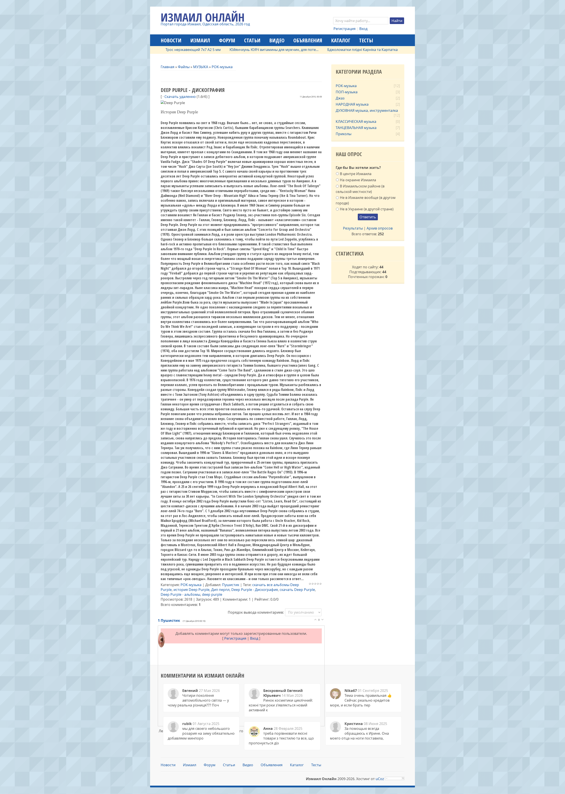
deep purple (212, 594)
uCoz (380, 778)
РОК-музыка (222, 66)
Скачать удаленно (180, 96)
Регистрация (344, 28)
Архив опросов (380, 228)
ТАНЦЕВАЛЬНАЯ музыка (356, 127)
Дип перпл (220, 589)
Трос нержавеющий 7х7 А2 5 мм (168, 49)
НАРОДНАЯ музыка (352, 104)
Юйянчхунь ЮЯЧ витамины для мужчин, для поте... (248, 49)
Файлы (184, 66)
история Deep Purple (191, 589)
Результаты (353, 228)
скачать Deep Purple (297, 589)
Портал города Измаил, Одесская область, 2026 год (205, 24)
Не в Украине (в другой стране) (367, 209)
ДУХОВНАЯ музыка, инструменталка (367, 110)
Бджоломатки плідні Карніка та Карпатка (337, 49)
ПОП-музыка (347, 92)
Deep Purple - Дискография (254, 589)
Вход (363, 28)
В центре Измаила (355, 173)
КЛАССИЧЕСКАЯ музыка (356, 121)
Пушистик (230, 584)
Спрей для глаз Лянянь (401, 49)
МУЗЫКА (200, 66)
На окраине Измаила (358, 179)
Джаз (340, 98)
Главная (167, 66)
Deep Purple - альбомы (180, 594)
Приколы (343, 133)
